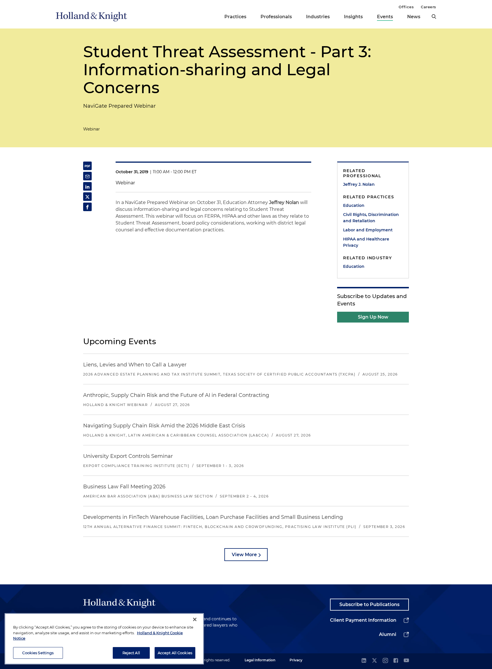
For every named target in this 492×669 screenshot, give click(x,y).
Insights (353, 16)
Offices (406, 7)
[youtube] (406, 661)
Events (385, 16)
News (413, 16)
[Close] (194, 619)
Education (353, 205)
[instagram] (385, 661)
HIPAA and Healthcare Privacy (366, 242)
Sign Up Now (373, 317)
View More (244, 554)
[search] (434, 16)
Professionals (276, 16)
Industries (318, 16)
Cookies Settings (38, 652)
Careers (428, 7)
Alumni (387, 634)
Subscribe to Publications (369, 604)
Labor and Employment (368, 229)
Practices (235, 16)
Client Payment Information (363, 620)
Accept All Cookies (175, 652)
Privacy (296, 660)
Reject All (131, 652)
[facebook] (395, 661)
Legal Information (260, 660)
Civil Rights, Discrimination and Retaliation (371, 217)
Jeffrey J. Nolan (359, 184)
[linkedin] (364, 661)
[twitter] (374, 661)
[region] (104, 638)
